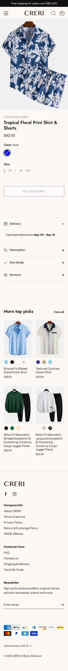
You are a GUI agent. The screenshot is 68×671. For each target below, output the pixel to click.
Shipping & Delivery (16, 564)
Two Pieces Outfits (16, 117)
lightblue (6, 362)
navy (38, 362)
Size (7, 164)
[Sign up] (62, 605)
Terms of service (14, 516)
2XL (28, 170)
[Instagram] (14, 494)
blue (7, 152)
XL (21, 170)
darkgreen (12, 428)
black (12, 362)
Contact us (11, 558)
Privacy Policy (13, 522)
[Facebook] (6, 494)
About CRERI (12, 511)
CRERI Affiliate (13, 534)
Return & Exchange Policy (21, 528)
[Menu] (6, 13)
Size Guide (16, 262)
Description (17, 250)
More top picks (18, 311)
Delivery (15, 223)
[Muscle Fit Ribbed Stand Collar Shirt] (18, 338)
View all (59, 312)
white (18, 362)
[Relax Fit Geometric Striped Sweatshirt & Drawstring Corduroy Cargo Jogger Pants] (18, 405)
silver (44, 428)
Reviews (15, 275)
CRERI (16, 655)
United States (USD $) (16, 645)
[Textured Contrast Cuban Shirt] (50, 338)
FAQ (6, 552)
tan (44, 362)
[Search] (53, 14)
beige (18, 428)
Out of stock (34, 191)
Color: (11, 145)
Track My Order (14, 569)
